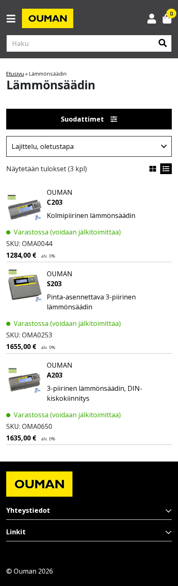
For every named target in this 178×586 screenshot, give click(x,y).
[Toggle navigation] (14, 18)
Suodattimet (82, 119)
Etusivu (15, 73)
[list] (166, 168)
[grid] (153, 168)
